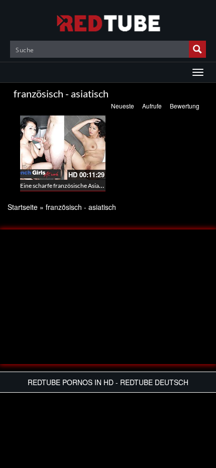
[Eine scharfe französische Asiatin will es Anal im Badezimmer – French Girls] (62, 147)
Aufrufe (152, 105)
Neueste (122, 105)
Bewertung (184, 105)
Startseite (23, 207)
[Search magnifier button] (197, 49)
